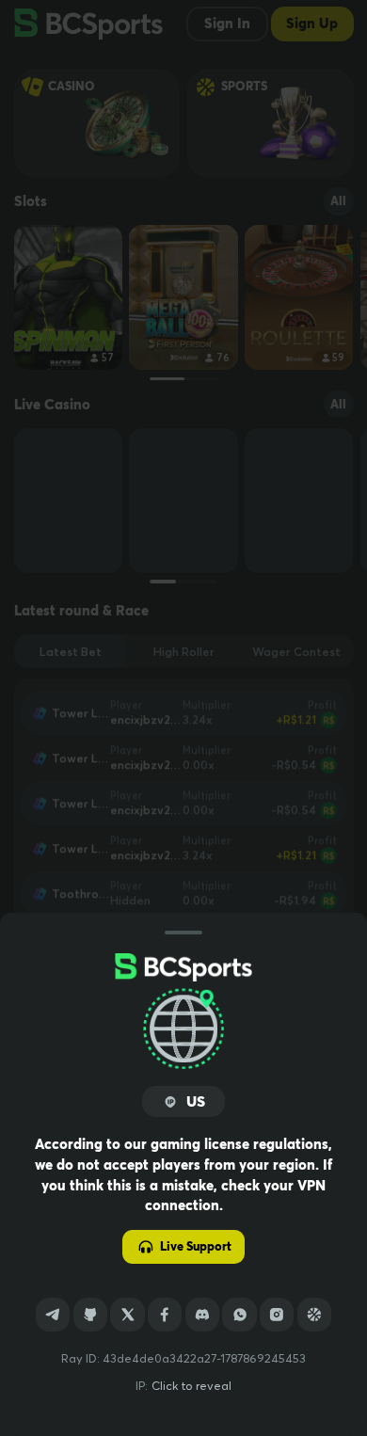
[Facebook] (165, 1315)
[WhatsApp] (239, 1315)
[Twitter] (127, 1315)
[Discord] (202, 1315)
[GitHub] (90, 1315)
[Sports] (314, 1315)
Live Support (195, 1246)
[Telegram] (53, 1315)
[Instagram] (277, 1315)
